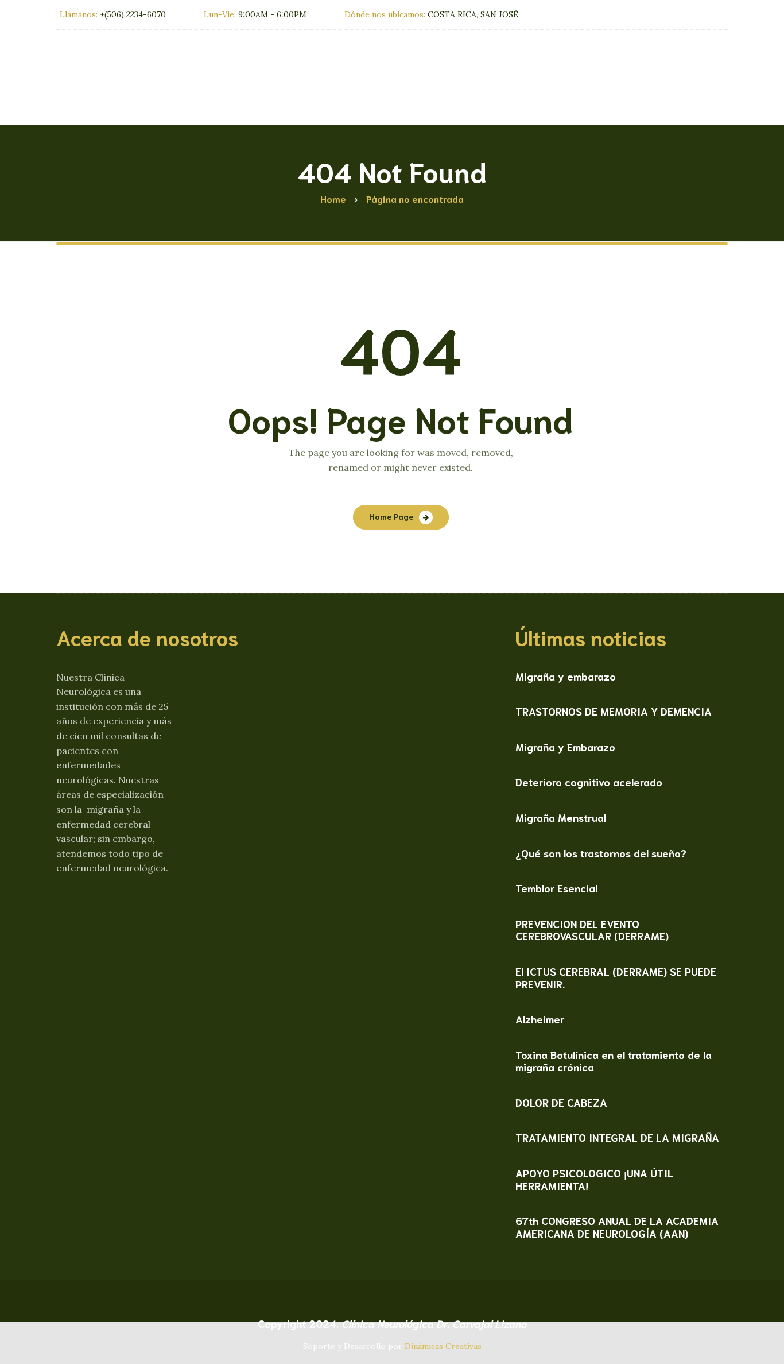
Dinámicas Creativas (443, 1346)
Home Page (391, 516)
